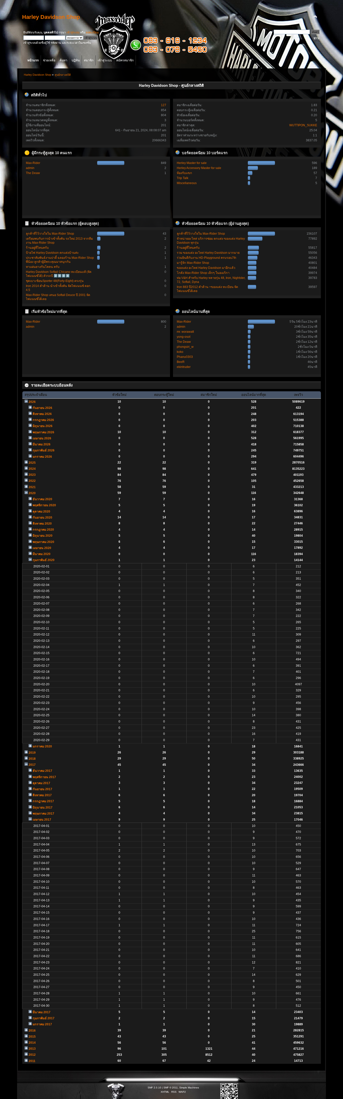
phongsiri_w (185, 347)
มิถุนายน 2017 (42, 807)
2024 (32, 469)
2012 (32, 1054)
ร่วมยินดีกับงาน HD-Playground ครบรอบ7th (206, 258)
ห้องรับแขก (184, 173)
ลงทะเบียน (92, 32)
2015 (32, 1036)
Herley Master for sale (192, 163)
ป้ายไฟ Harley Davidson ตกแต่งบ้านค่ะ (52, 253)
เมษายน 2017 (42, 819)
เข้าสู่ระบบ (73, 32)
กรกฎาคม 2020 (43, 529)
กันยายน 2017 (42, 789)
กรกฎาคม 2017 (43, 801)
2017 (32, 765)
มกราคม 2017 (42, 1024)
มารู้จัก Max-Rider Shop (193, 263)
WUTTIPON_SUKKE (303, 125)
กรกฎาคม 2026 (43, 420)
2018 (32, 758)
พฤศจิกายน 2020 (44, 505)
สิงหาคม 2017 (42, 795)
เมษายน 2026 (42, 438)
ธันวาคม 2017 (42, 771)
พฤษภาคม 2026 (43, 432)
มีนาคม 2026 (41, 444)
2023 (32, 475)
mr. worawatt (185, 331)
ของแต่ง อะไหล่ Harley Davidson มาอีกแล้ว (206, 268)
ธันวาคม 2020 (42, 499)
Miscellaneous (187, 183)
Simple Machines (189, 1087)
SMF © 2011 (170, 1087)
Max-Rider (33, 163)
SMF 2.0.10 (154, 1087)
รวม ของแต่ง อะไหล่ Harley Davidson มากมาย (208, 253)
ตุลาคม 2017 (41, 783)
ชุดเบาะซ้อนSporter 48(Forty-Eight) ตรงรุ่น (55, 281)
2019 (32, 752)
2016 (32, 1030)
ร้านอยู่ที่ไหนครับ (37, 247)
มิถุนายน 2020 (42, 535)
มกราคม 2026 (42, 456)
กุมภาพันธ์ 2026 (43, 450)
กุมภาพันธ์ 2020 (43, 560)
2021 (32, 487)
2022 (32, 481)
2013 (32, 1048)
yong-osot (183, 337)
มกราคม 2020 (42, 746)
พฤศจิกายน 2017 (44, 777)
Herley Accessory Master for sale (199, 168)
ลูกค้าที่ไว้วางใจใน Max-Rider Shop (50, 233)
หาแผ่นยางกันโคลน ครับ (43, 267)
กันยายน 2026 (42, 408)
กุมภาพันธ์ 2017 (43, 1018)
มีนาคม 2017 (41, 1012)
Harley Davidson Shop (51, 17)
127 (163, 105)
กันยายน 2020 (42, 517)
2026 (32, 402)
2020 (32, 493)
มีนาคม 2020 (41, 554)
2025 (32, 462)
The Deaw (33, 173)
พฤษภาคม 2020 (43, 542)
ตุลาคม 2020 (41, 511)
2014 (32, 1042)
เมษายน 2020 (42, 548)
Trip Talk (182, 178)
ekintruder (184, 367)
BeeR (181, 362)
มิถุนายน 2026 (42, 426)
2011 (32, 1061)
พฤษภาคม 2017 (43, 813)
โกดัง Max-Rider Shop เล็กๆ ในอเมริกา (203, 273)
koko (180, 352)
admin (30, 168)
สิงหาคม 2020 (42, 523)
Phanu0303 (185, 357)
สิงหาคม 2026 (42, 414)
